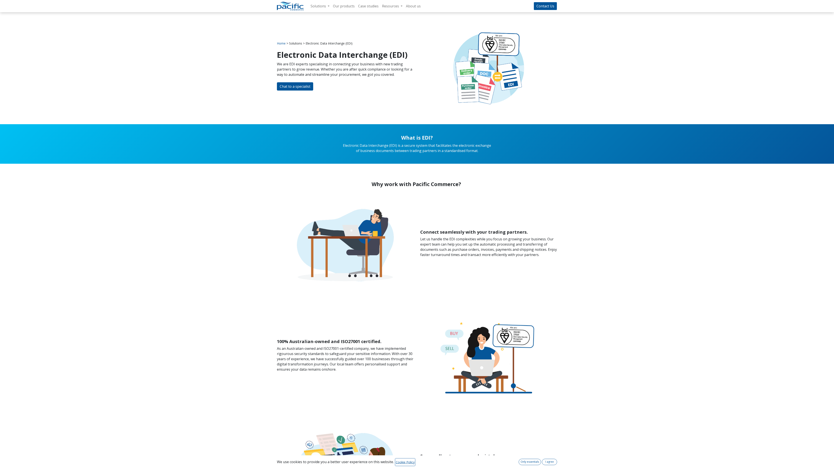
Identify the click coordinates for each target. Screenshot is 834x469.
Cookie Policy (405, 462)
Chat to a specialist (295, 86)
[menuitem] (343, 6)
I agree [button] (549, 462)
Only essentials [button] (530, 462)
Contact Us (545, 6)
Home (281, 43)
